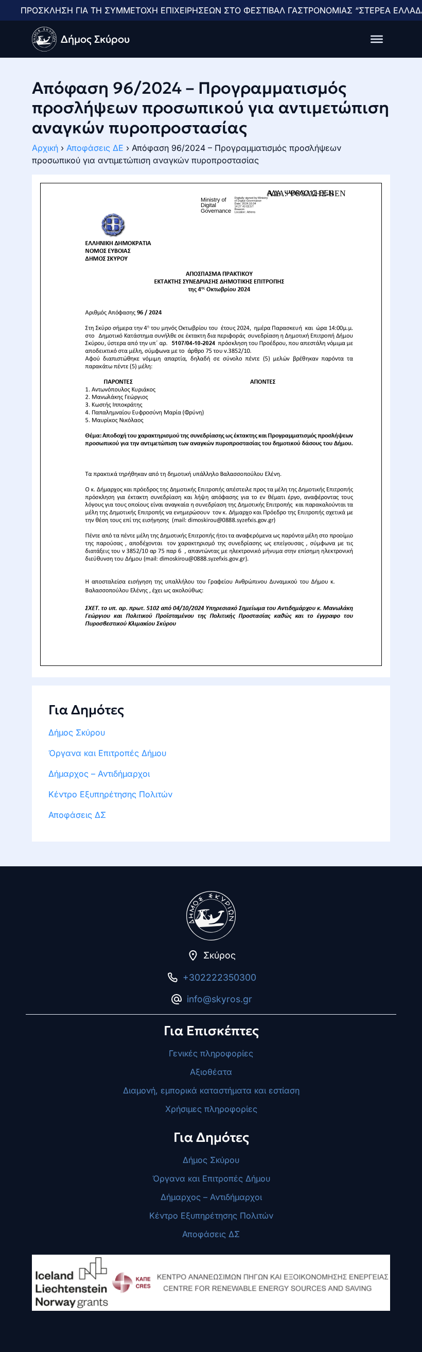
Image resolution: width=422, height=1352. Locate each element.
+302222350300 (219, 977)
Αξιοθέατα (211, 1072)
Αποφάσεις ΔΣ (77, 815)
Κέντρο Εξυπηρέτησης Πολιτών (110, 794)
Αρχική (45, 148)
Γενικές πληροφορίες (211, 1053)
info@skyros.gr (219, 999)
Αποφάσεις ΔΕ (95, 148)
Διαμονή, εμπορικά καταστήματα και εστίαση (211, 1090)
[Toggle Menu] (377, 39)
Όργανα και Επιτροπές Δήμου (107, 753)
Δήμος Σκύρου (76, 732)
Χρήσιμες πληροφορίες (211, 1109)
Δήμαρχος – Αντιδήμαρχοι (99, 773)
